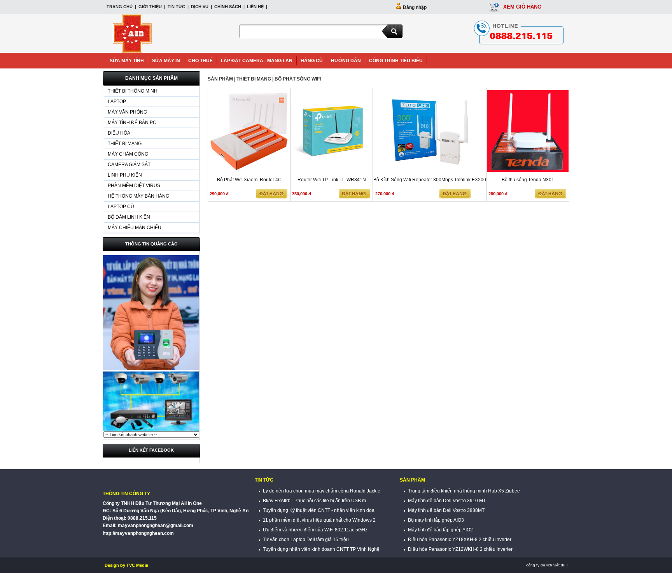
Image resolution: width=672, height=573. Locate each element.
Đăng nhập (415, 7)
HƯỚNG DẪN (346, 60)
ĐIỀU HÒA (119, 133)
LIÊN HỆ (255, 6)
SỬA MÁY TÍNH (127, 60)
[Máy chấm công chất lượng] (151, 369)
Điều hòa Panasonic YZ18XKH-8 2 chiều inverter (459, 539)
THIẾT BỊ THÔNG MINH (133, 91)
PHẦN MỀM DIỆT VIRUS (134, 185)
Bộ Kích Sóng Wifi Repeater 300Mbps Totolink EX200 (429, 179)
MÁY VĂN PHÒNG (127, 112)
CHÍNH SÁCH (227, 6)
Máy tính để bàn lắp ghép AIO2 (440, 530)
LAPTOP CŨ (121, 206)
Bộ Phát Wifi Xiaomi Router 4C (249, 179)
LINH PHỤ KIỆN (125, 175)
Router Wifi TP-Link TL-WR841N (332, 179)
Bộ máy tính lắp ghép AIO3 (435, 520)
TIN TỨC (176, 6)
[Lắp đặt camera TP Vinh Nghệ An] (151, 430)
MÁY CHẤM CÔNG (128, 154)
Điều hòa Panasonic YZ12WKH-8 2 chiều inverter (460, 549)
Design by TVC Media (126, 565)
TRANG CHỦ (120, 6)
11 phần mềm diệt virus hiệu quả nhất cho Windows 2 (319, 520)
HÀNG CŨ (312, 60)
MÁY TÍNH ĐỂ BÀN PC (132, 122)
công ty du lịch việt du (545, 565)
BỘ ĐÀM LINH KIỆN (129, 217)
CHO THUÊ (200, 60)
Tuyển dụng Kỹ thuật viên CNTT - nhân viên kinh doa (318, 510)
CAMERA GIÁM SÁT (129, 164)
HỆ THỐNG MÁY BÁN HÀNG (138, 196)
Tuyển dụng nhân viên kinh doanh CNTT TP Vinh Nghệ (321, 549)
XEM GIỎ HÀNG (522, 7)
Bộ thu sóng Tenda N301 (528, 179)
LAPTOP (117, 101)
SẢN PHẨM (220, 79)
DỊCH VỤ (200, 6)
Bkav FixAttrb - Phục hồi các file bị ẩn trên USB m (314, 500)
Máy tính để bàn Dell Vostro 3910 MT (446, 500)
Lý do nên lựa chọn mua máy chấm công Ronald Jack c (321, 491)
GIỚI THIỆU (150, 6)
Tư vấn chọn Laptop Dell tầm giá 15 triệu (305, 539)
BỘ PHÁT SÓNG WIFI (298, 79)
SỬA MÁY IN (166, 60)
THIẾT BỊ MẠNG (125, 143)
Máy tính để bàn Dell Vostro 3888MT (446, 510)
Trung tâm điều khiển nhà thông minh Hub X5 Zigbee (463, 491)
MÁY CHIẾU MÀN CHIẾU (134, 227)
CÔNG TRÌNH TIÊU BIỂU (396, 60)
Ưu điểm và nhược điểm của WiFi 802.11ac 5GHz (315, 530)
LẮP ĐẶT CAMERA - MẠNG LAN (256, 60)
